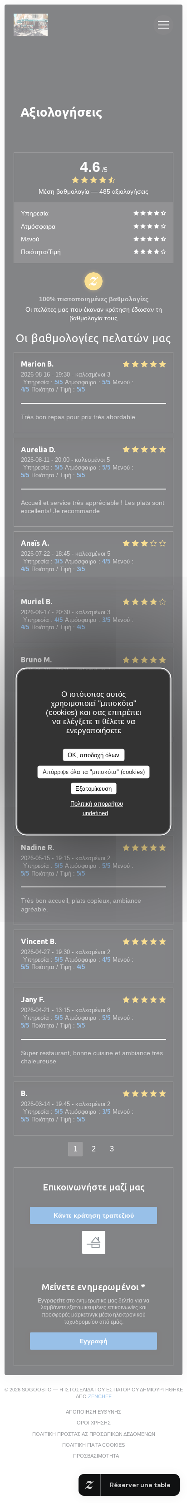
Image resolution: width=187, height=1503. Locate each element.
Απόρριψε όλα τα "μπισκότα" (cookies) (94, 772)
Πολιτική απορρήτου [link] (96, 803)
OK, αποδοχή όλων (93, 754)
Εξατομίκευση (93, 788)
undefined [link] (95, 813)
